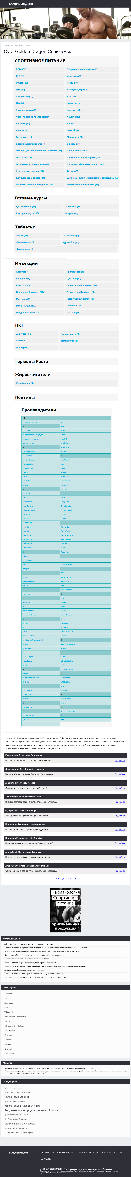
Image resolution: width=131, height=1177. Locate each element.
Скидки (106, 1152)
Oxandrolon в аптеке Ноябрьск (18, 1133)
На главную (47, 1152)
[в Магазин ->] (65, 932)
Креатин (8, 994)
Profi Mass (9, 1021)
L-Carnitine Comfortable (14, 1026)
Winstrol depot (10, 1012)
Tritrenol (7, 1040)
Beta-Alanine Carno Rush (15, 1017)
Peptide (7, 1044)
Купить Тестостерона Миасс (13, 1088)
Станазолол (9, 1035)
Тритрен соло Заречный (17, 1097)
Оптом (118, 1152)
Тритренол (9, 1053)
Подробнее (120, 760)
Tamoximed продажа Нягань (14, 1101)
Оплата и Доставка (88, 1152)
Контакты (45, 1159)
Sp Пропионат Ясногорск (16, 1119)
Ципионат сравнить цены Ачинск (16, 1115)
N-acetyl (8, 1049)
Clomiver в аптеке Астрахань (19, 1123)
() (63, 879)
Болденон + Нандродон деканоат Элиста (31, 1110)
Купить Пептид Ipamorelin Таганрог (17, 1092)
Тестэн (7, 998)
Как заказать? (65, 1152)
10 (75, 879)
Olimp (6, 1007)
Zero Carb (8, 1003)
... (78, 879)
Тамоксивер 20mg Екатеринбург (16, 1128)
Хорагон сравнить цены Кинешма (22, 1106)
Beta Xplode (9, 1030)
